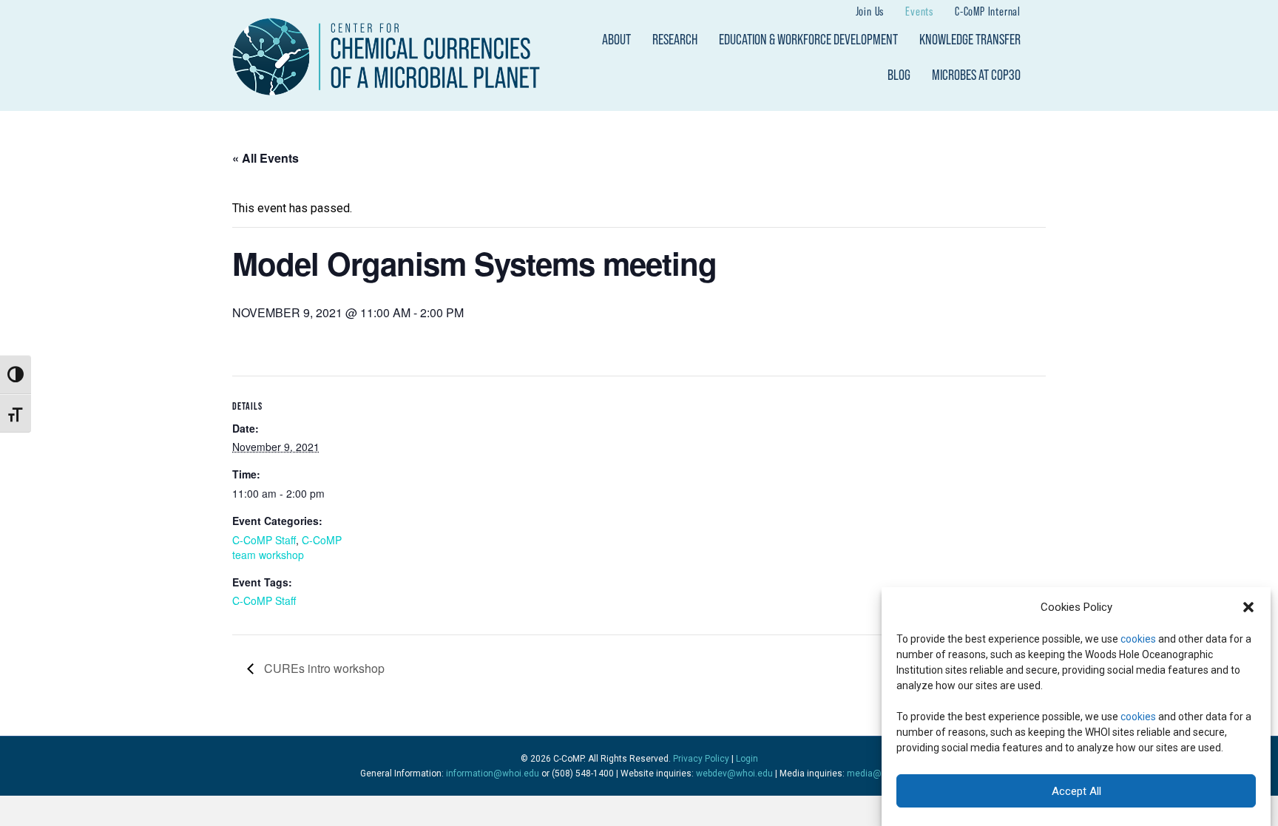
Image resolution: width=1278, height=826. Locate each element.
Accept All (1076, 791)
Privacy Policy (701, 759)
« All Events (265, 157)
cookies (1138, 639)
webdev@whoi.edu (734, 773)
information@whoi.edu (492, 773)
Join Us (870, 11)
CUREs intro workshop (323, 668)
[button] (1248, 607)
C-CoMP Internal (988, 11)
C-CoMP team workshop (287, 547)
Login (747, 759)
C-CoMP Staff (264, 539)
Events (919, 11)
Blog (899, 75)
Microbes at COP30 (976, 75)
